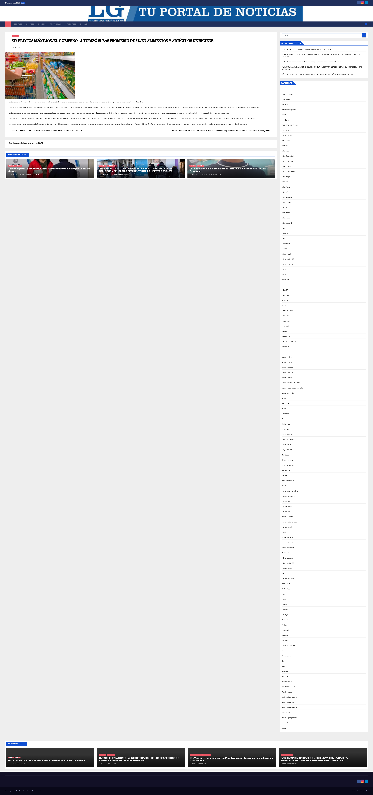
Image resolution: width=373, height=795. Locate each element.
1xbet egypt (286, 177)
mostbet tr (285, 532)
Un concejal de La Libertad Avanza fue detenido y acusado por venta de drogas (49, 169)
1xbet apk (285, 146)
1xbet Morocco (287, 202)
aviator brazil (286, 254)
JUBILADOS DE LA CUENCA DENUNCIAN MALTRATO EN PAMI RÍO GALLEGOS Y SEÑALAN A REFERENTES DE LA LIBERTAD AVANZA (136, 169)
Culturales (285, 414)
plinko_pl (285, 615)
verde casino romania (289, 707)
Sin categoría (286, 656)
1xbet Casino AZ (287, 161)
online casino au (287, 558)
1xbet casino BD (287, 166)
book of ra (285, 331)
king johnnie (286, 470)
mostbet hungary (287, 506)
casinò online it (287, 377)
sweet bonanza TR (288, 687)
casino (284, 352)
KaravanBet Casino (288, 460)
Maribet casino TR (288, 481)
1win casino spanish (289, 110)
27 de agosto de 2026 (108, 764)
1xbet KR (285, 192)
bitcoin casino (286, 321)
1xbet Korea (286, 187)
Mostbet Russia (287, 527)
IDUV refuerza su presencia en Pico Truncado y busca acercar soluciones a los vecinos (312, 62)
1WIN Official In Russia (290, 125)
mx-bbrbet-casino (288, 548)
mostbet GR (286, 501)
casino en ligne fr (288, 362)
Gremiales (17, 24)
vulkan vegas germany (290, 718)
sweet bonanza (287, 682)
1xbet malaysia (287, 197)
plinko (284, 599)
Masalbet (285, 486)
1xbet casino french (288, 171)
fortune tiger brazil (288, 439)
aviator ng (285, 285)
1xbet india (285, 182)
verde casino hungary (289, 697)
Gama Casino (286, 444)
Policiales (285, 620)
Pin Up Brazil (286, 584)
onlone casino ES (288, 563)
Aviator (284, 249)
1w (283, 89)
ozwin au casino (287, 568)
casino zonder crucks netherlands (293, 388)
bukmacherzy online (289, 341)
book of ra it (286, 336)
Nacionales (71, 24)
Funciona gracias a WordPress (14, 791)
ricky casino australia (289, 645)
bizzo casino (286, 326)
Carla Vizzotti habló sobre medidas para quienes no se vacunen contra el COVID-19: (46, 131)
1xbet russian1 (287, 223)
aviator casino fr (287, 264)
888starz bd (286, 244)
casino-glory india (288, 393)
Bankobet (285, 300)
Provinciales (56, 24)
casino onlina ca (287, 367)
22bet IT (284, 238)
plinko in (285, 604)
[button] (363, 24)
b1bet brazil (286, 295)
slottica (284, 666)
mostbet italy (286, 511)
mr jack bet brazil (288, 542)
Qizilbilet (285, 635)
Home (353, 791)
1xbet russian (286, 218)
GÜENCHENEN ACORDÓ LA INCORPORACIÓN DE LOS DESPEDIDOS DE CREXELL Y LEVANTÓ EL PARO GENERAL (139, 759)
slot (283, 661)
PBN (283, 573)
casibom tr (285, 347)
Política (42, 24)
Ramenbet (285, 640)
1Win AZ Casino (287, 94)
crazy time (285, 403)
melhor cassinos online (290, 491)
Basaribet (285, 305)
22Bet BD (285, 233)
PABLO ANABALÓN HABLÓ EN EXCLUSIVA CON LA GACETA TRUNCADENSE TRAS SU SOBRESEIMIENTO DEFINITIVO (314, 759)
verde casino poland (289, 702)
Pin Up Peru (286, 589)
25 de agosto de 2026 (199, 764)
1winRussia (286, 140)
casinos (284, 398)
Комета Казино (287, 723)
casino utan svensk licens (291, 383)
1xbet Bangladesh (288, 156)
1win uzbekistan (287, 135)
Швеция (285, 728)
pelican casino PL (288, 578)
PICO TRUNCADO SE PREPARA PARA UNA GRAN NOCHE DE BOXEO (308, 49)
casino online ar (287, 372)
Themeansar (37, 791)
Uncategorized (287, 692)
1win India (285, 120)
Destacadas (286, 424)
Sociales (30, 24)
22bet (284, 228)
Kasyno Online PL (288, 465)
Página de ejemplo (362, 791)
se (282, 651)
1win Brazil (285, 104)
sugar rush (285, 676)
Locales (84, 24)
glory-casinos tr (287, 450)
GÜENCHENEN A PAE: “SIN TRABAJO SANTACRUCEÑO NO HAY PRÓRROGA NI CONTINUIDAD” (318, 74)
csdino (284, 408)
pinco (283, 594)
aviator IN (285, 269)
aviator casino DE (288, 259)
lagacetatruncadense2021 (28, 143)
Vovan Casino (287, 712)
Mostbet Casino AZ (288, 496)
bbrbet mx (285, 316)
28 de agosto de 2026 (17, 764)
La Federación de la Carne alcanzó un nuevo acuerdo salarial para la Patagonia (227, 169)
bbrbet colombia (287, 311)
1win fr (284, 115)
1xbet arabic (286, 151)
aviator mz (285, 280)
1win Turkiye (286, 130)
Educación (285, 429)
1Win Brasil (286, 99)
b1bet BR (285, 290)
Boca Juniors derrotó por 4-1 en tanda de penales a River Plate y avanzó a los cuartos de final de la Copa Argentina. (221, 131)
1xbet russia (286, 213)
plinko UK (285, 609)
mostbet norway (287, 517)
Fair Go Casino (287, 434)
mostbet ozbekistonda (289, 522)
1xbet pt (284, 207)
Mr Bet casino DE (288, 537)
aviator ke (285, 274)
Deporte (284, 419)
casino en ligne (287, 357)
